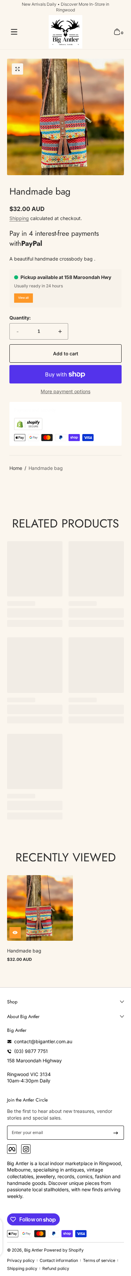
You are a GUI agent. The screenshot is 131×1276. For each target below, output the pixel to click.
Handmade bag (46, 468)
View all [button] (23, 297)
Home (15, 468)
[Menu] (14, 32)
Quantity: (20, 318)
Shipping (19, 218)
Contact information (59, 1260)
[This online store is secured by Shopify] (28, 428)
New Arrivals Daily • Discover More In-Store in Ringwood (65, 7)
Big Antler (33, 1250)
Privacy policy (21, 1260)
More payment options (65, 391)
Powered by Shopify (64, 1250)
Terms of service (99, 1260)
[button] (117, 31)
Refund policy (55, 1268)
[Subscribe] (115, 1133)
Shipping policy (22, 1268)
